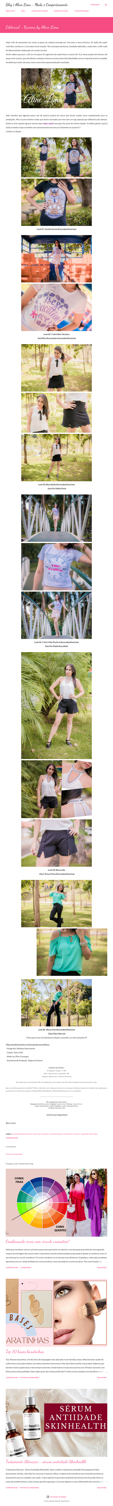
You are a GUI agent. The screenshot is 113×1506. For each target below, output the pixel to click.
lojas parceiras (55, 1134)
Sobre (23, 11)
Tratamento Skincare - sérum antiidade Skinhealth (46, 1461)
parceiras (93, 1134)
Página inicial (10, 11)
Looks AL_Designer (81, 1134)
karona (45, 1134)
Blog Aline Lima (60, 1108)
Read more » (102, 1267)
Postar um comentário (14, 1154)
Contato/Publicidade (81, 11)
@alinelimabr (44, 1106)
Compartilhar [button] (12, 1138)
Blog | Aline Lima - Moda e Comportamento (37, 4)
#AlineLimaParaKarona (22, 1134)
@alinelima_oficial (43, 1104)
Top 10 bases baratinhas (25, 1351)
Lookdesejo (68, 1134)
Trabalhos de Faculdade (40, 11)
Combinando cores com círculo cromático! (37, 1241)
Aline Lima (36, 1134)
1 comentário (25, 1267)
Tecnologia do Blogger (57, 1497)
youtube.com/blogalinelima (69, 1106)
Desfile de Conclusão (61, 11)
